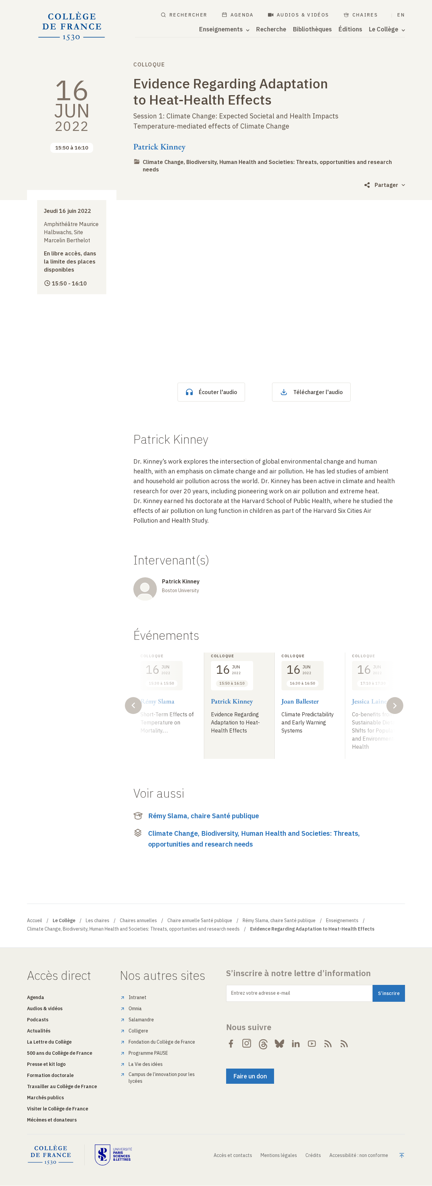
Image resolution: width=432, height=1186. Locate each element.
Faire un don (250, 1076)
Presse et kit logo (46, 1064)
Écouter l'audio (218, 392)
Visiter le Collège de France (57, 1109)
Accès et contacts (233, 1155)
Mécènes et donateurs (52, 1120)
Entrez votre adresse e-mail (260, 993)
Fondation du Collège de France (162, 1042)
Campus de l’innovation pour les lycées (162, 1077)
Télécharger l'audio (318, 392)
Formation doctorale (50, 1075)
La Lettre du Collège (49, 1042)
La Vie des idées (146, 1064)
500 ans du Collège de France (59, 1053)
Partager (386, 185)
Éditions (350, 29)
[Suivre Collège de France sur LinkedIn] (295, 1043)
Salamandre (141, 1020)
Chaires (365, 15)
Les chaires (97, 920)
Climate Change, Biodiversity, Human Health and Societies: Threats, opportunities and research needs (254, 839)
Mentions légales (279, 1155)
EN (401, 15)
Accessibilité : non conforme (358, 1155)
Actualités (38, 1031)
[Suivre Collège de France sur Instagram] (247, 1043)
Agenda (242, 15)
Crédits (313, 1155)
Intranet (137, 997)
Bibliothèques (312, 29)
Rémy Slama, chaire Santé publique (203, 815)
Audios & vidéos (303, 15)
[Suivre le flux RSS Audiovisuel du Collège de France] (344, 1043)
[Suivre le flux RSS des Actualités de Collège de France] (328, 1043)
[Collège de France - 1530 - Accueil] (71, 26)
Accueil (34, 920)
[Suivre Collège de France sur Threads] (263, 1043)
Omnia (135, 1008)
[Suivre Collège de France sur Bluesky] (279, 1043)
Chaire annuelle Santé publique (199, 920)
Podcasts (37, 1020)
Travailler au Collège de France (62, 1086)
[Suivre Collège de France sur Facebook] (231, 1043)
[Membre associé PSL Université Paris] (113, 1154)
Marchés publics (45, 1098)
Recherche (271, 29)
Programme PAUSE (148, 1053)
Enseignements (342, 920)
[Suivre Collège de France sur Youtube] (312, 1043)
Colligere (138, 1031)
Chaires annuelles (138, 920)
